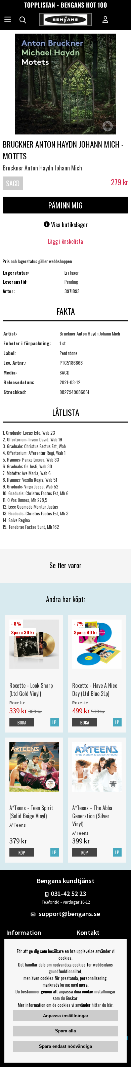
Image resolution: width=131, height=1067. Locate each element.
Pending (71, 281)
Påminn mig (65, 205)
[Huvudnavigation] (7, 20)
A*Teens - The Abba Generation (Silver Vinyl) (92, 816)
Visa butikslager (69, 224)
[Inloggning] (105, 20)
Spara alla (65, 1030)
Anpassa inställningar (65, 1015)
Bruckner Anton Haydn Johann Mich (42, 167)
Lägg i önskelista (65, 241)
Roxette (17, 703)
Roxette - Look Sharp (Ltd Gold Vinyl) (31, 689)
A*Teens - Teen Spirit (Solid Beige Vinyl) (31, 812)
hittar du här (102, 1004)
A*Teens (17, 825)
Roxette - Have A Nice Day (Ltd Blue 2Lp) (94, 689)
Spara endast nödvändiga (65, 1046)
